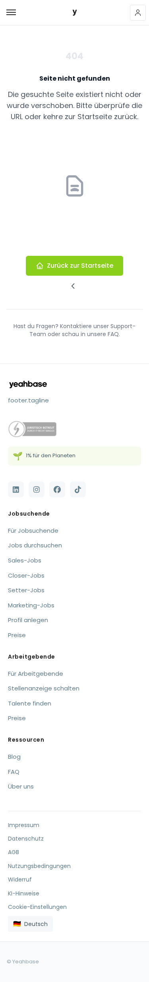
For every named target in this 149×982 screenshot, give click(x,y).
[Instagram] (37, 489)
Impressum (23, 825)
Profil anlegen (28, 620)
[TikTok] (78, 489)
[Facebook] (57, 489)
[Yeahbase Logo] (75, 13)
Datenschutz (26, 839)
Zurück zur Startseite (80, 265)
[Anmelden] (138, 13)
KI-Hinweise (23, 893)
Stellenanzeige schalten (43, 688)
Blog (14, 756)
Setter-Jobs (26, 590)
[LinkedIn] (16, 489)
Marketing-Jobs (31, 605)
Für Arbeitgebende (35, 673)
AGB (13, 852)
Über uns (21, 786)
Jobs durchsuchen (35, 545)
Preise (17, 635)
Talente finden (29, 703)
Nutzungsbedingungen (39, 866)
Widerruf (20, 879)
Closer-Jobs (26, 575)
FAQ (13, 771)
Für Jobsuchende (33, 530)
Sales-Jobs (24, 560)
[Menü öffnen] (8, 13)
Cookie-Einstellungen (37, 907)
